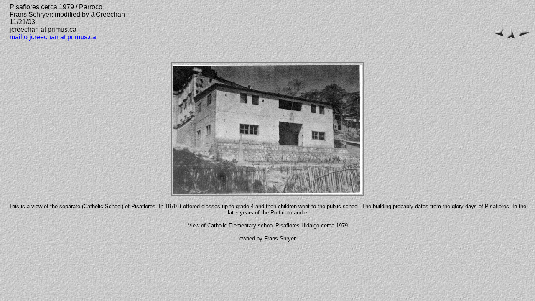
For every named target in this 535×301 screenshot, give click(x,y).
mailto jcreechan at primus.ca (53, 37)
